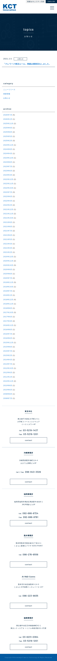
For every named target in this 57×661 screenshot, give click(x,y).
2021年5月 (7, 239)
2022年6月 (7, 196)
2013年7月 (7, 364)
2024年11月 (8, 145)
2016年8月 (7, 329)
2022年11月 (8, 184)
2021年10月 (8, 218)
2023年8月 (7, 162)
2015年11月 (8, 342)
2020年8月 (7, 274)
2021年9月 (7, 222)
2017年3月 (7, 321)
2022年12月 (8, 179)
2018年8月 (7, 308)
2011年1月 (7, 377)
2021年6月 (7, 235)
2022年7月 (7, 192)
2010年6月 (7, 390)
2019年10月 (8, 287)
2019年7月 (7, 291)
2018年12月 (8, 300)
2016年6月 (7, 338)
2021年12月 (8, 209)
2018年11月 (8, 304)
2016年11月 (8, 325)
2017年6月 (7, 317)
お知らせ (6, 98)
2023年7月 (7, 166)
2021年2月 (7, 252)
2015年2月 (7, 355)
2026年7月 (7, 115)
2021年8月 (7, 226)
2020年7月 (7, 278)
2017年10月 (8, 312)
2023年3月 (7, 175)
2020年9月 (7, 269)
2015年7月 (7, 351)
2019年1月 (7, 295)
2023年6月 (7, 171)
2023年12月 (8, 158)
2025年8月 (7, 132)
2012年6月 (7, 372)
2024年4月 (7, 153)
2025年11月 (8, 123)
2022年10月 (8, 188)
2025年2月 (7, 141)
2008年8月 (7, 394)
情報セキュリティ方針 (35, 2)
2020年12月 (8, 257)
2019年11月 (8, 282)
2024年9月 (7, 149)
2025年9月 (7, 128)
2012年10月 (8, 368)
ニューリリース (9, 90)
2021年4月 (7, 244)
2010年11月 (8, 381)
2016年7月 (7, 334)
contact (28, 440)
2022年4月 (7, 201)
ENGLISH (51, 1)
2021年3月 (7, 248)
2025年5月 (7, 136)
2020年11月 (8, 261)
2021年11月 (8, 214)
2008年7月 (7, 398)
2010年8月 (7, 385)
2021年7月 (7, 231)
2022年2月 (7, 205)
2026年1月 (7, 119)
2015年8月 (7, 347)
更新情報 (6, 94)
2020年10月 (8, 265)
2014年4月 (7, 360)
